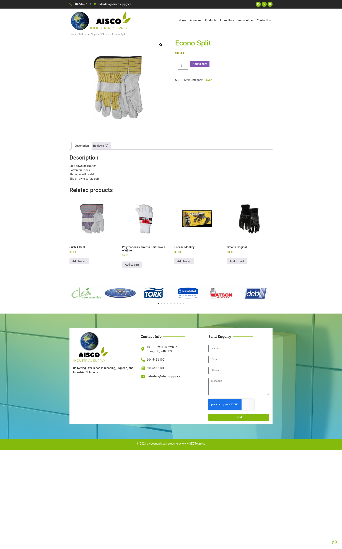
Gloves (105, 34)
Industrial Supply (89, 34)
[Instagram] (264, 4)
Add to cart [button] (79, 261)
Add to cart (200, 64)
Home (182, 20)
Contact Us (264, 20)
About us (195, 20)
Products (210, 20)
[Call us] (334, 542)
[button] (161, 45)
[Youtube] (270, 4)
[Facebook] (258, 4)
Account (243, 20)
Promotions (227, 20)
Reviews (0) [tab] (100, 145)
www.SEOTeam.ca (193, 443)
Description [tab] (81, 145)
